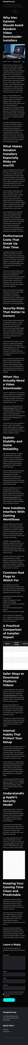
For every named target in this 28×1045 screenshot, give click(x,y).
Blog (23, 61)
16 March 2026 (16, 61)
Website (5, 985)
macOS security (9, 844)
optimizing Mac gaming (10, 497)
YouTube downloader (9, 695)
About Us (5, 1029)
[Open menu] (15, 11)
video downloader (8, 408)
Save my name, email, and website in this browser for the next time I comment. (14, 994)
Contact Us (6, 1031)
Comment (6, 955)
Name (5, 971)
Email (5, 978)
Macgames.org (9, 1)
